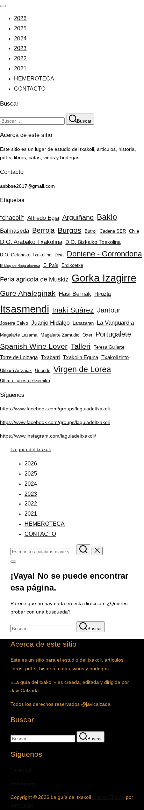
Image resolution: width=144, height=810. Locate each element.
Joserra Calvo (14, 323)
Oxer (87, 335)
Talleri (81, 346)
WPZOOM (21, 806)
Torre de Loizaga (19, 357)
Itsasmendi (24, 309)
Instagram (22, 783)
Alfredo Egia (43, 217)
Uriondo (42, 370)
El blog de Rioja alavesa (20, 265)
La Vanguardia (115, 322)
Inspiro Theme (108, 797)
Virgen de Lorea (82, 369)
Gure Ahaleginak (28, 293)
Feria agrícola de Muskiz (34, 279)
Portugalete (113, 334)
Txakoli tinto (115, 357)
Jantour (109, 310)
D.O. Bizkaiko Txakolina (93, 242)
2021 (20, 68)
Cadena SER (113, 231)
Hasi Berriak (75, 293)
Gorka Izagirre (104, 278)
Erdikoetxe (72, 265)
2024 (20, 38)
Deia (59, 254)
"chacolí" (12, 217)
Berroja (43, 230)
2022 (20, 58)
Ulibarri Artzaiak (16, 370)
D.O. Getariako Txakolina (25, 254)
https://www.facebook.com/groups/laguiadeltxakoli (55, 408)
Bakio (107, 217)
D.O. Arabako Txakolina (31, 241)
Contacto (29, 89)
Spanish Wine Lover (33, 346)
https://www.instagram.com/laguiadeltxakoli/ (48, 436)
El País (50, 265)
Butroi (90, 231)
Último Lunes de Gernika (25, 380)
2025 (20, 28)
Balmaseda (14, 230)
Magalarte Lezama (18, 335)
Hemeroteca (34, 79)
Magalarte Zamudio (60, 335)
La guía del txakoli (30, 449)
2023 (20, 48)
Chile (134, 231)
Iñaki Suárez (73, 310)
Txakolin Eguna (80, 357)
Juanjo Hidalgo (50, 322)
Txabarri (50, 357)
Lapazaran (83, 323)
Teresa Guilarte (109, 347)
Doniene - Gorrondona (104, 253)
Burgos (69, 230)
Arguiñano (78, 217)
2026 (20, 18)
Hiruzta (102, 294)
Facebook (21, 770)
